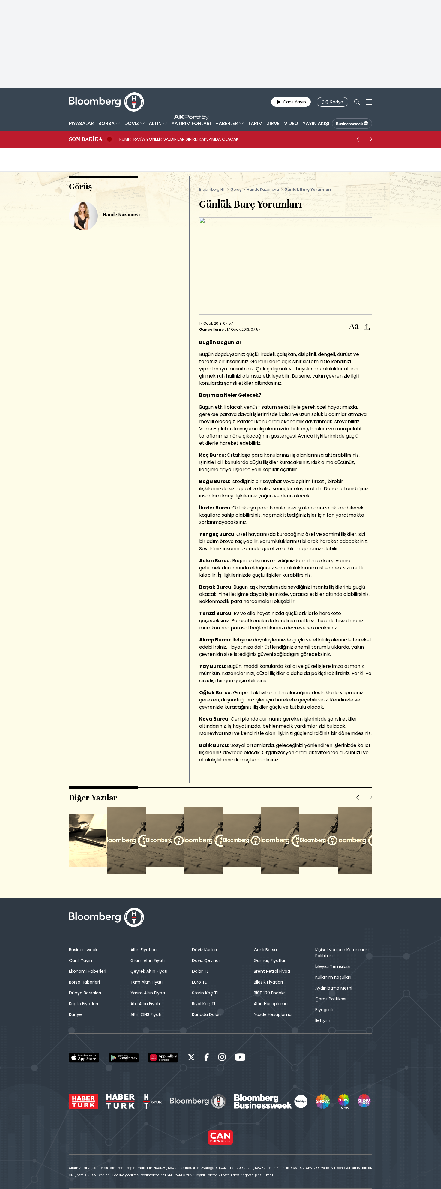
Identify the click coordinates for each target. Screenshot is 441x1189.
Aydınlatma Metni (333, 988)
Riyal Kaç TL (204, 1004)
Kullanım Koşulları (333, 977)
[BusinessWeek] (352, 123)
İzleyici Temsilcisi (332, 966)
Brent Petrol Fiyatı (272, 971)
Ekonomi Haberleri (87, 971)
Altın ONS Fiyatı (145, 1014)
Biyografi (324, 1010)
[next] (371, 139)
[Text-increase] (354, 326)
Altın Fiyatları (143, 950)
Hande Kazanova (263, 189)
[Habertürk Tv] (120, 1101)
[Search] (357, 102)
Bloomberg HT (212, 189)
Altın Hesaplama (271, 1004)
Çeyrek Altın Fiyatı (148, 971)
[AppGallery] (163, 1057)
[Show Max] (365, 1101)
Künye (75, 1014)
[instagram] (222, 1058)
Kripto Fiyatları (83, 1004)
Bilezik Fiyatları (268, 982)
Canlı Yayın (80, 960)
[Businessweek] (271, 1101)
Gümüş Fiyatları (270, 960)
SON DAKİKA (85, 139)
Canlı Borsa (265, 950)
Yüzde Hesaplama (273, 1014)
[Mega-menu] (369, 102)
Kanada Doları (206, 1014)
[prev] (357, 139)
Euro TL (199, 982)
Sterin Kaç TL (205, 993)
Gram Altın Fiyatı (147, 960)
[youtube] (240, 1058)
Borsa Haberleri (84, 982)
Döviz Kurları (204, 950)
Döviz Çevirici (206, 960)
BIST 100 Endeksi (270, 993)
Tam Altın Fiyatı (146, 982)
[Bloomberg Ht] (198, 1101)
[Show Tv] (323, 1101)
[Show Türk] (344, 1101)
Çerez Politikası (330, 999)
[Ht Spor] (152, 1101)
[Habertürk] (83, 1101)
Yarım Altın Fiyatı (147, 993)
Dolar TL (200, 971)
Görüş (236, 189)
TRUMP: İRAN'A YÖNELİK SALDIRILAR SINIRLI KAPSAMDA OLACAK (177, 139)
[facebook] (207, 1058)
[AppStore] (84, 1057)
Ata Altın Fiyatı (145, 1004)
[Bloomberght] (106, 102)
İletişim (322, 1020)
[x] (191, 1058)
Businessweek (83, 950)
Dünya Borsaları (85, 993)
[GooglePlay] (124, 1057)
